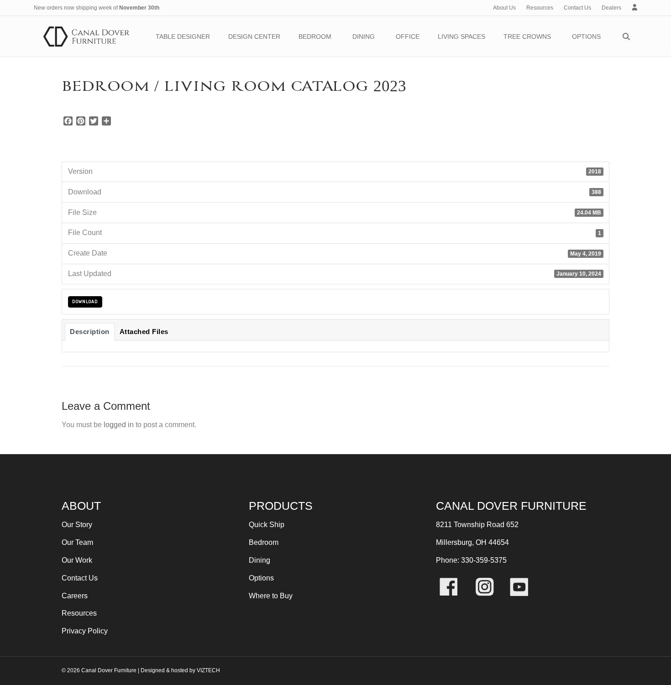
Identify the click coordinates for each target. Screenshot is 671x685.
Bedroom (315, 36)
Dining (363, 36)
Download (85, 301)
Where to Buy (271, 596)
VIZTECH (208, 670)
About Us (504, 8)
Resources (539, 8)
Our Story (77, 524)
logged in (119, 425)
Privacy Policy (85, 631)
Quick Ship (266, 524)
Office (407, 36)
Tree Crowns (527, 36)
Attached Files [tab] (144, 331)
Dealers (611, 8)
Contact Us (577, 8)
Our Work (77, 560)
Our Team (77, 542)
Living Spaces (461, 36)
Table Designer (183, 36)
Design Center (254, 36)
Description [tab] (90, 331)
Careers (75, 596)
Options (586, 36)
